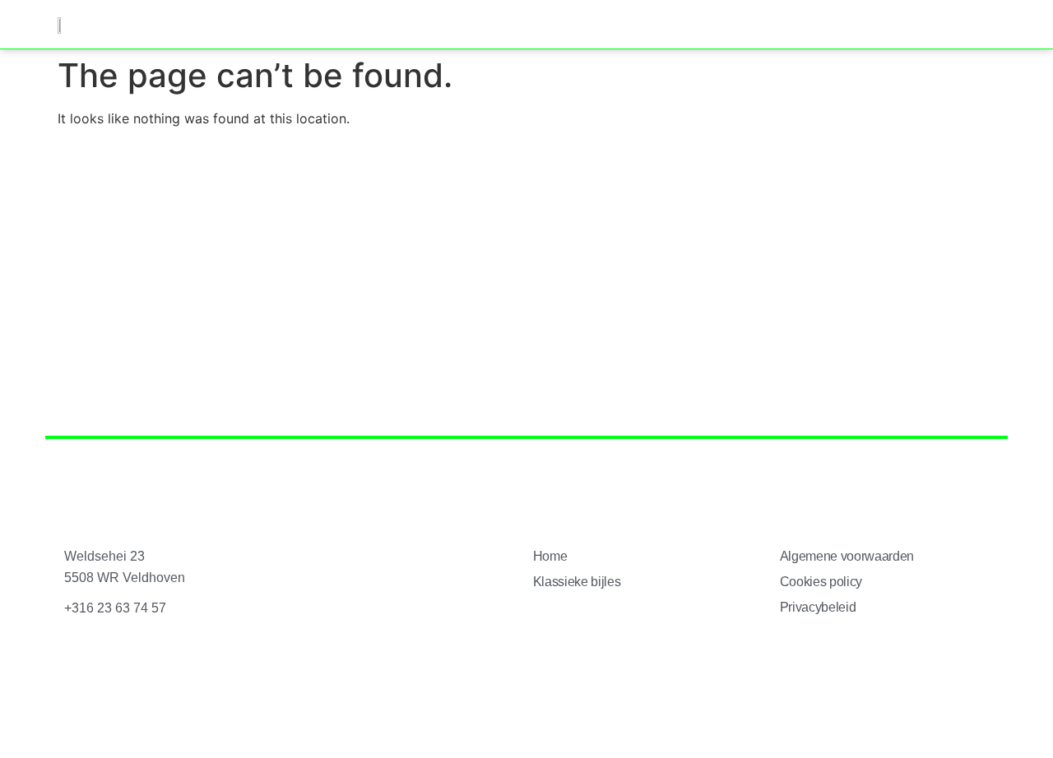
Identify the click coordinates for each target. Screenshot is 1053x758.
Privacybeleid (818, 607)
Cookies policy (821, 582)
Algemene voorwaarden (847, 556)
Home (550, 556)
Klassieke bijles (577, 582)
